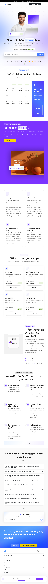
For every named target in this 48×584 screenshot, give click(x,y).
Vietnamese (29, 1)
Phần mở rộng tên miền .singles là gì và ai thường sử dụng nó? (20, 471)
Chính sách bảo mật (39, 576)
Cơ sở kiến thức (29, 360)
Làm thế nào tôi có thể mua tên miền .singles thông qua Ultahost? (20, 484)
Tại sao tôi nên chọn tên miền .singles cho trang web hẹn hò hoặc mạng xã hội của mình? (22, 476)
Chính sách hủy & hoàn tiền (19, 576)
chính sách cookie (21, 580)
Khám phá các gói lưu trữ (38, 109)
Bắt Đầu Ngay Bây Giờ (28, 545)
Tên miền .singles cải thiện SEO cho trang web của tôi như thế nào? (21, 498)
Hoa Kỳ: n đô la (21, 1)
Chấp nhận (39, 579)
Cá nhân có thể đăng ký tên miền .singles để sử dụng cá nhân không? (21, 480)
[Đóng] (45, 579)
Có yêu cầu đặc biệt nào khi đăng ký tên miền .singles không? (19, 494)
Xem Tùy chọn (13, 287)
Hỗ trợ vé (28, 363)
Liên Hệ (15, 1)
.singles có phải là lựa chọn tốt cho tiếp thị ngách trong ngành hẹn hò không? (21, 489)
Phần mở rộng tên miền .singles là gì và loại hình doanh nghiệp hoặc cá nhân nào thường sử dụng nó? (22, 467)
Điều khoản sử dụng (29, 576)
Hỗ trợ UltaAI (38, 363)
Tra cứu (34, 287)
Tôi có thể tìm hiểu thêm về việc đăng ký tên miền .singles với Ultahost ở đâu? (22, 503)
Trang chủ (40, 54)
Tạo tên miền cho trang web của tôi (25, 443)
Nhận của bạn (9, 140)
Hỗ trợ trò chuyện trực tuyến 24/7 (33, 358)
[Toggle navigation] (43, 4)
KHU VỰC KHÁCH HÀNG (35, 4)
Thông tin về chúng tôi (8, 576)
